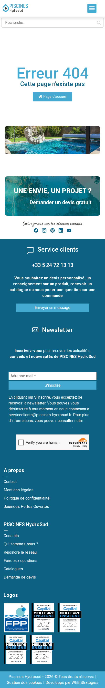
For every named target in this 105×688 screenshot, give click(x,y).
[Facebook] (36, 230)
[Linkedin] (61, 230)
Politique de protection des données (40, 426)
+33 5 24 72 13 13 (52, 265)
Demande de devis (20, 577)
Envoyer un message (52, 307)
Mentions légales (18, 490)
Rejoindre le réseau (20, 552)
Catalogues (13, 569)
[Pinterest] (52, 230)
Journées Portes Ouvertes (26, 506)
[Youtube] (69, 230)
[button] (92, 8)
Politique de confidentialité (27, 498)
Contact (10, 481)
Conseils (11, 535)
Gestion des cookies (24, 682)
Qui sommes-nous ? (21, 544)
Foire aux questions (20, 560)
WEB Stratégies (85, 682)
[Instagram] (44, 230)
